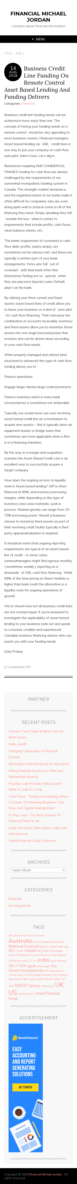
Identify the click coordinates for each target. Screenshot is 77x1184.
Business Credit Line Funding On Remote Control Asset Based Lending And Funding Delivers (37, 82)
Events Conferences (19, 955)
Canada (30, 950)
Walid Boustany (26, 993)
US (13, 992)
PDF (55, 974)
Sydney (34, 986)
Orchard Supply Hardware (38, 974)
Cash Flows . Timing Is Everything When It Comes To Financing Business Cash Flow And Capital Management (38, 802)
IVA (22, 965)
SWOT (21, 985)
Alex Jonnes (15, 935)
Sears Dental (15, 979)
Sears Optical (30, 979)
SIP (63, 979)
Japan (31, 966)
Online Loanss (16, 974)
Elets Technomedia (53, 950)
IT (16, 966)
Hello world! (17, 744)
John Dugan (43, 966)
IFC (35, 960)
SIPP (11, 986)
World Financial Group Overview (32, 841)
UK (59, 984)
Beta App (63, 946)
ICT (30, 960)
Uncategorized (19, 906)
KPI (46, 970)
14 (13, 68)
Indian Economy (58, 960)
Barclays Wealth (49, 946)
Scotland (63, 974)
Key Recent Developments (33, 968)
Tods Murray (47, 986)
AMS (24, 935)
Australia (20, 940)
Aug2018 (13, 74)
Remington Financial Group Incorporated (38, 764)
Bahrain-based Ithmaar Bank (48, 941)
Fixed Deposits (58, 955)
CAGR (19, 950)
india (43, 960)
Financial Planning (40, 955)
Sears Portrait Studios (49, 979)
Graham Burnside (18, 960)
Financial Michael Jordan (38, 17)
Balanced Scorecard (24, 946)
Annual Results (36, 935)
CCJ (40, 950)
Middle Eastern (56, 970)
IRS (11, 966)
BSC (12, 950)
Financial (28, 103)
